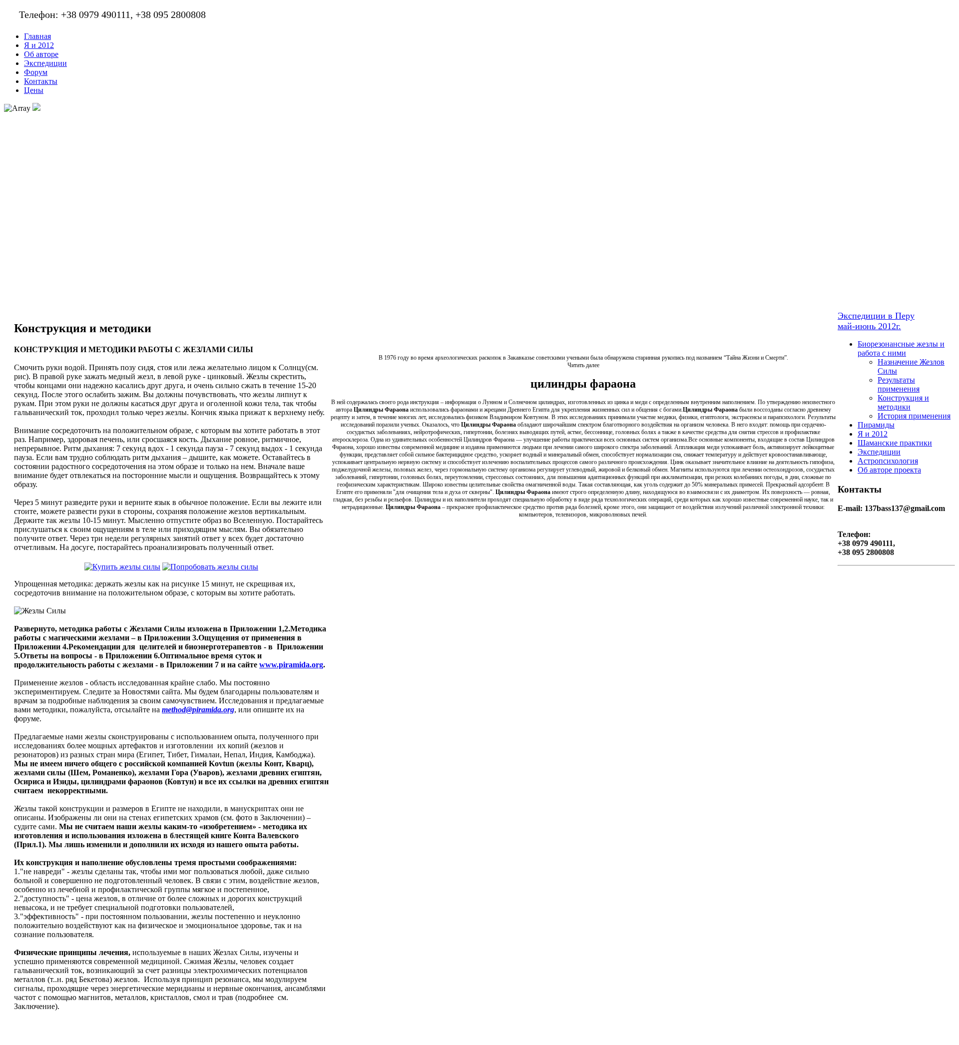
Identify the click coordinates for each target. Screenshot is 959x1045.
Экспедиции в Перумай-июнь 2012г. (876, 321)
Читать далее (583, 365)
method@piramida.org (198, 709)
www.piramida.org (291, 664)
